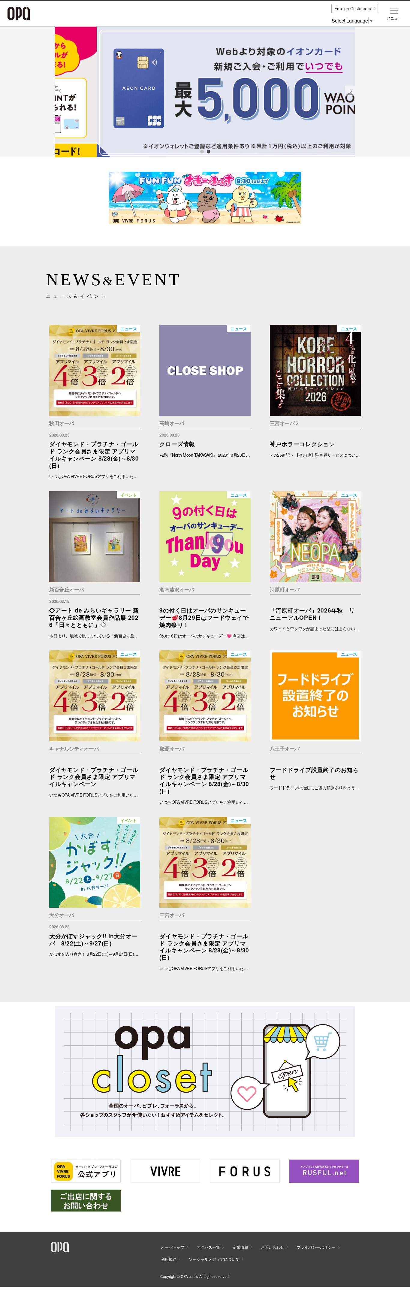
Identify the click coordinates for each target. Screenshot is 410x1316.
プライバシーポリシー (316, 1247)
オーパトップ (172, 1247)
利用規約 (168, 1259)
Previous (60, 95)
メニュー (394, 18)
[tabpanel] (205, 92)
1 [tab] (201, 151)
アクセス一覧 (208, 1247)
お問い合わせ (272, 1247)
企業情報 (240, 1247)
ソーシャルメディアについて (214, 1259)
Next (350, 95)
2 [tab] (208, 151)
